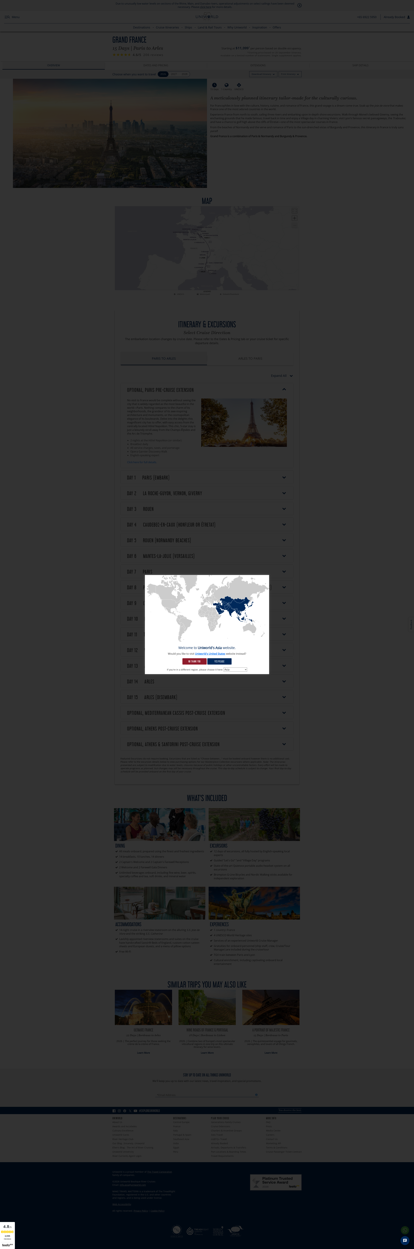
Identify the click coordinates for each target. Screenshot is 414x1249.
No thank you (194, 661)
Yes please (219, 661)
